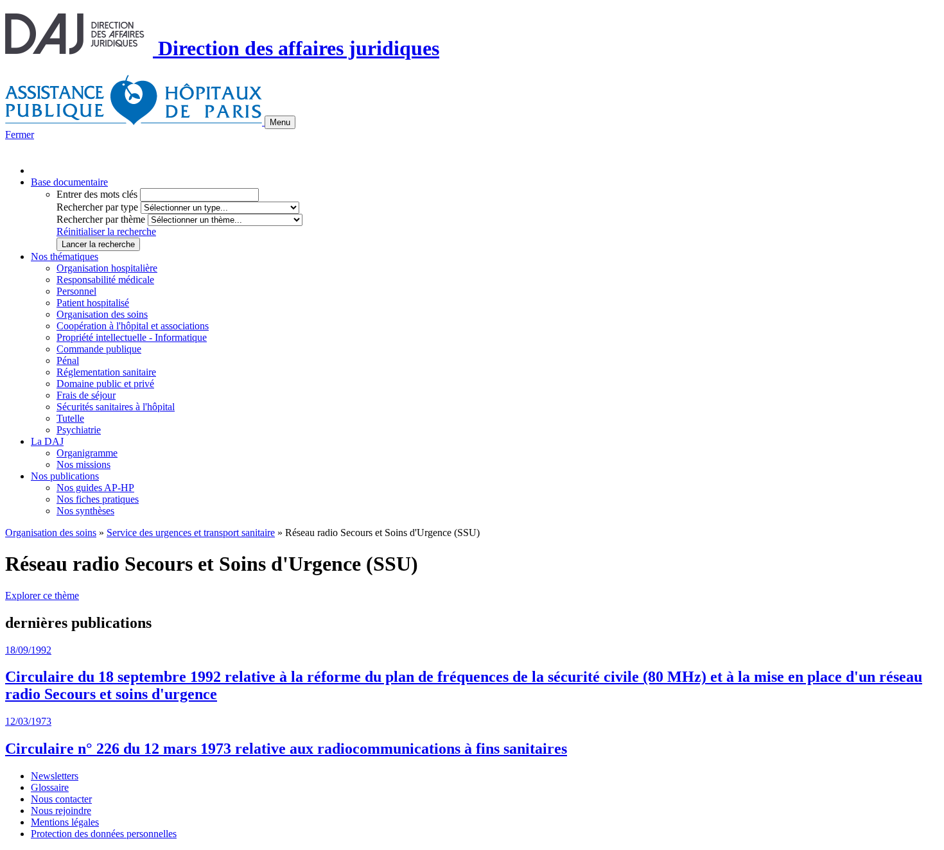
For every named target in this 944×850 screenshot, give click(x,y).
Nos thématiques (64, 256)
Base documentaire (69, 182)
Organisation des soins (102, 314)
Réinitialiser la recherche (106, 231)
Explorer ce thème (42, 595)
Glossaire (50, 787)
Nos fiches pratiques (98, 499)
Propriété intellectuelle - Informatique (132, 337)
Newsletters (54, 775)
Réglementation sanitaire (106, 372)
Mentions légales (65, 822)
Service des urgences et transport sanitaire (191, 532)
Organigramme (87, 452)
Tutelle (70, 418)
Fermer (19, 134)
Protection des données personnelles (104, 833)
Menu (280, 122)
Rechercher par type (97, 207)
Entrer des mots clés (97, 194)
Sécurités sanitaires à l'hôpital (116, 406)
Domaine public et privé (105, 383)
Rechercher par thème (101, 219)
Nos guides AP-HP (95, 487)
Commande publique (99, 348)
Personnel (76, 291)
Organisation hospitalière (107, 268)
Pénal (68, 360)
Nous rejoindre (61, 810)
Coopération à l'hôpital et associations (133, 325)
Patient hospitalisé (93, 302)
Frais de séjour (86, 395)
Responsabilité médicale (105, 279)
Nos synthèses (85, 510)
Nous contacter (61, 799)
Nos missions (83, 464)
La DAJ (47, 441)
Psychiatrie (79, 429)
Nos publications (65, 476)
